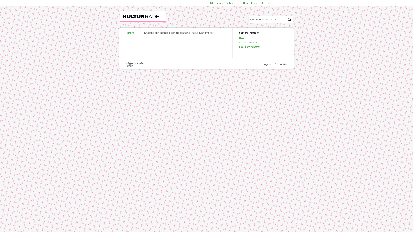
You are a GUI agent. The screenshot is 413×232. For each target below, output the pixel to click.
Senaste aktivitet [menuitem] (248, 42)
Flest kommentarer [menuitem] (249, 46)
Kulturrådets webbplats (224, 3)
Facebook (251, 3)
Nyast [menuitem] (242, 38)
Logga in (266, 64)
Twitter (269, 3)
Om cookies (281, 64)
